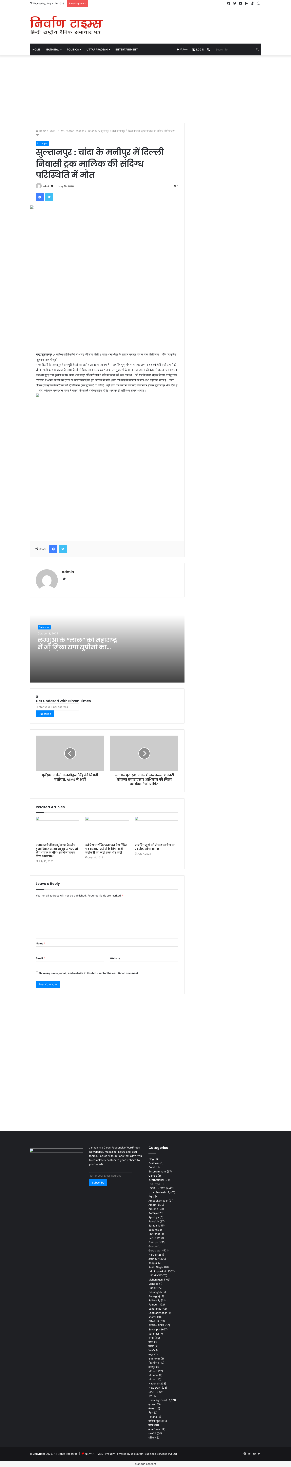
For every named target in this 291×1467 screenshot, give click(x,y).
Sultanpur (93, 130)
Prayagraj (154, 1296)
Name (40, 943)
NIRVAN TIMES (94, 1453)
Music (152, 1379)
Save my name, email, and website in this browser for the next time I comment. (89, 973)
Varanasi (153, 1333)
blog (151, 1159)
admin (46, 186)
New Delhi (154, 1387)
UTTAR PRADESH (97, 49)
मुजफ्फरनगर (154, 1358)
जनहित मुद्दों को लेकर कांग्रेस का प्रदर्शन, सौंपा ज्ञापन (155, 847)
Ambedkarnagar (158, 1200)
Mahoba (153, 1283)
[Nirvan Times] (66, 25)
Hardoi (152, 1254)
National (153, 1383)
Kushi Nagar (155, 1267)
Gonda (152, 1246)
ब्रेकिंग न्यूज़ (154, 1420)
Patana (152, 1416)
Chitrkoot (154, 1233)
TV (150, 1396)
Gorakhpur (155, 1250)
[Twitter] (49, 197)
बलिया (151, 1346)
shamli (152, 1317)
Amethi (152, 1204)
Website (115, 958)
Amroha (153, 1208)
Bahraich (153, 1221)
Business (154, 1163)
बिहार (150, 1412)
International (156, 1179)
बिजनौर (151, 1350)
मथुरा (150, 1354)
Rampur (153, 1304)
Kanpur (152, 1262)
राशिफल (152, 1437)
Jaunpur (153, 1258)
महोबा (150, 1425)
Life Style (154, 1184)
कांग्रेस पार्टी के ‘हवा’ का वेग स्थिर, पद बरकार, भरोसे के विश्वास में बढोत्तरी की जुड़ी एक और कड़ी (106, 849)
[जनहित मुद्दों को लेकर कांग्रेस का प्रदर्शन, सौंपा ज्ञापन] (156, 829)
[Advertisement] (185, 20)
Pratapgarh (155, 1292)
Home (36, 49)
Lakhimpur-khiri (157, 1271)
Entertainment (157, 1171)
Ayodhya (153, 1217)
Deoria (152, 1238)
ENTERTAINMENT (126, 49)
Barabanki (154, 1225)
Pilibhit (152, 1287)
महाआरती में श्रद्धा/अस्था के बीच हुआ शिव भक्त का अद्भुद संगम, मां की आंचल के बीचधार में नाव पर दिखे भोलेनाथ (57, 850)
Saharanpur (155, 1308)
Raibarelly (154, 1300)
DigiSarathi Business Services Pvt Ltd (154, 1453)
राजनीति (152, 1433)
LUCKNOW (155, 1275)
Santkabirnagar (157, 1312)
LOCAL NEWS (56, 130)
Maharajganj (155, 1279)
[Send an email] (52, 186)
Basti (151, 1229)
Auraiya (153, 1213)
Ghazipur (154, 1242)
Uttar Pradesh (76, 130)
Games (152, 1175)
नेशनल (151, 1408)
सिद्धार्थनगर (153, 1362)
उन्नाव (151, 1337)
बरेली (150, 1341)
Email (40, 958)
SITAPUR (153, 1321)
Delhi (151, 1167)
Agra (151, 1196)
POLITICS (73, 49)
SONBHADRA (156, 1325)
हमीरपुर (151, 1366)
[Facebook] (40, 197)
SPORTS (153, 1391)
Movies (152, 1371)
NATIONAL (52, 49)
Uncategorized (157, 1400)
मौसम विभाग (154, 1429)
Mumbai (153, 1375)
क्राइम (151, 1404)
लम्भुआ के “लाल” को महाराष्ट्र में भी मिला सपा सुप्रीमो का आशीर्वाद (77, 647)
